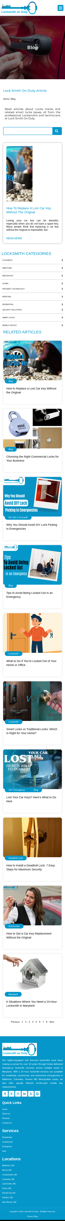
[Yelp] (31, 1094)
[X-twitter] (11, 1094)
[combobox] (28, 131)
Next (52, 1022)
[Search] (57, 131)
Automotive (14, 926)
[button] (61, 8)
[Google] (37, 1094)
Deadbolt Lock (16, 858)
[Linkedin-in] (24, 1094)
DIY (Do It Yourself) (18, 517)
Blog (11, 381)
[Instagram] (18, 1094)
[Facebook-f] (5, 1094)
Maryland (13, 994)
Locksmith (14, 653)
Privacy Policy (32, 1216)
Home (6, 99)
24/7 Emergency (17, 790)
